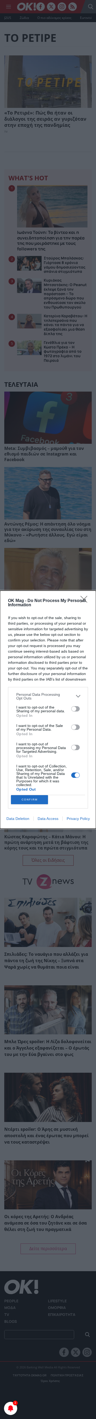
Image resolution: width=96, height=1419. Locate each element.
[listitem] (48, 696)
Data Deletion (17, 818)
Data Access (48, 818)
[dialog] (48, 710)
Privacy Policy (78, 818)
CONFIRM (30, 799)
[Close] (86, 601)
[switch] (75, 708)
